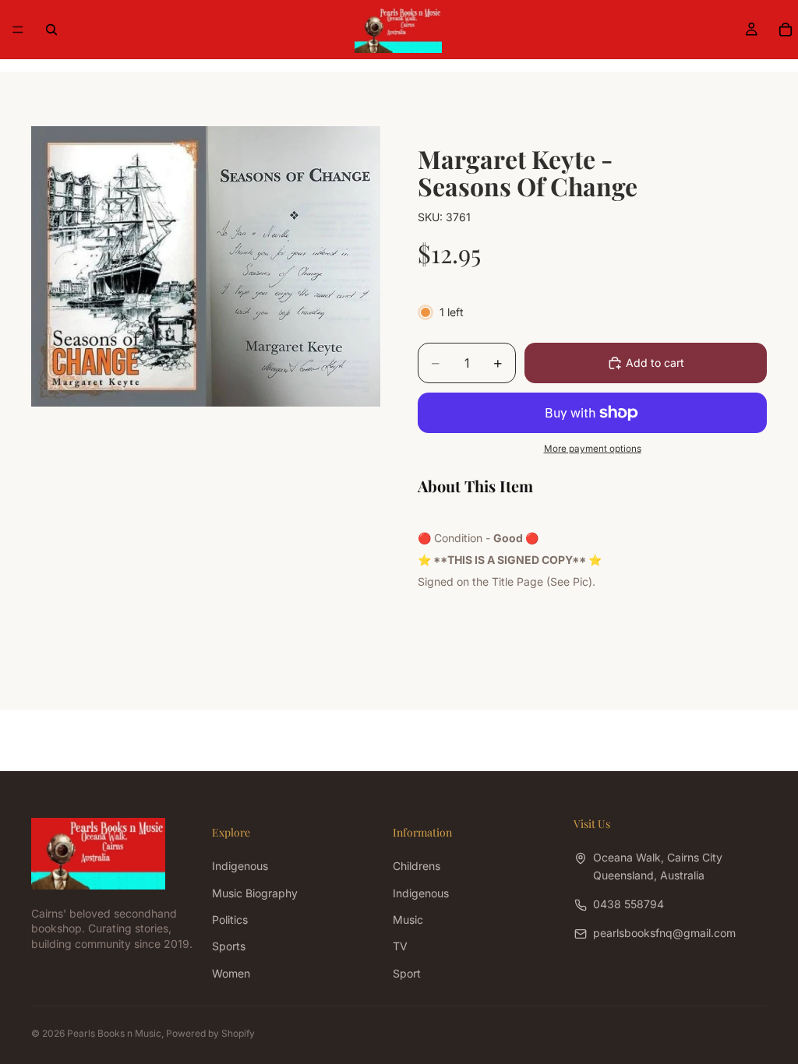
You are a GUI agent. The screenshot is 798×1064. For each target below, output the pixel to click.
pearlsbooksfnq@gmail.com (664, 932)
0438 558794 (628, 904)
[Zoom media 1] (205, 266)
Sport (407, 972)
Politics (230, 919)
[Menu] (18, 30)
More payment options (592, 448)
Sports (228, 946)
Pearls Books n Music (114, 1033)
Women (231, 972)
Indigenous (240, 865)
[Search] (51, 29)
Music (408, 919)
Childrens (416, 865)
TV (400, 946)
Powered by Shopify (210, 1033)
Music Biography (255, 892)
